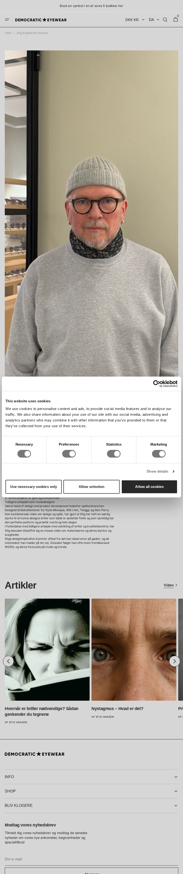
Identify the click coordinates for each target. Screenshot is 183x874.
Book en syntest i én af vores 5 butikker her (91, 6)
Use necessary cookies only (33, 487)
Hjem (8, 33)
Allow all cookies (149, 487)
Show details (157, 471)
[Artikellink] (47, 661)
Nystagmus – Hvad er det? (117, 708)
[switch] (69, 454)
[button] (7, 19)
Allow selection (92, 487)
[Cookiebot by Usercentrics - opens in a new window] (157, 383)
